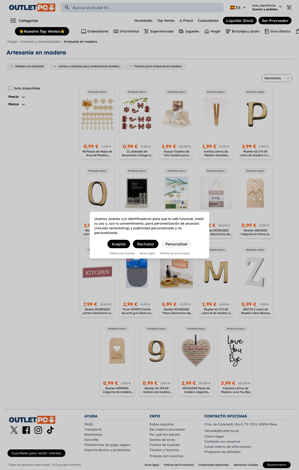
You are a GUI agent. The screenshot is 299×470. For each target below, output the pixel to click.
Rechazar (145, 244)
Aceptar (119, 244)
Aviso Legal (147, 253)
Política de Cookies (122, 253)
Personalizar (176, 244)
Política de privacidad (175, 253)
